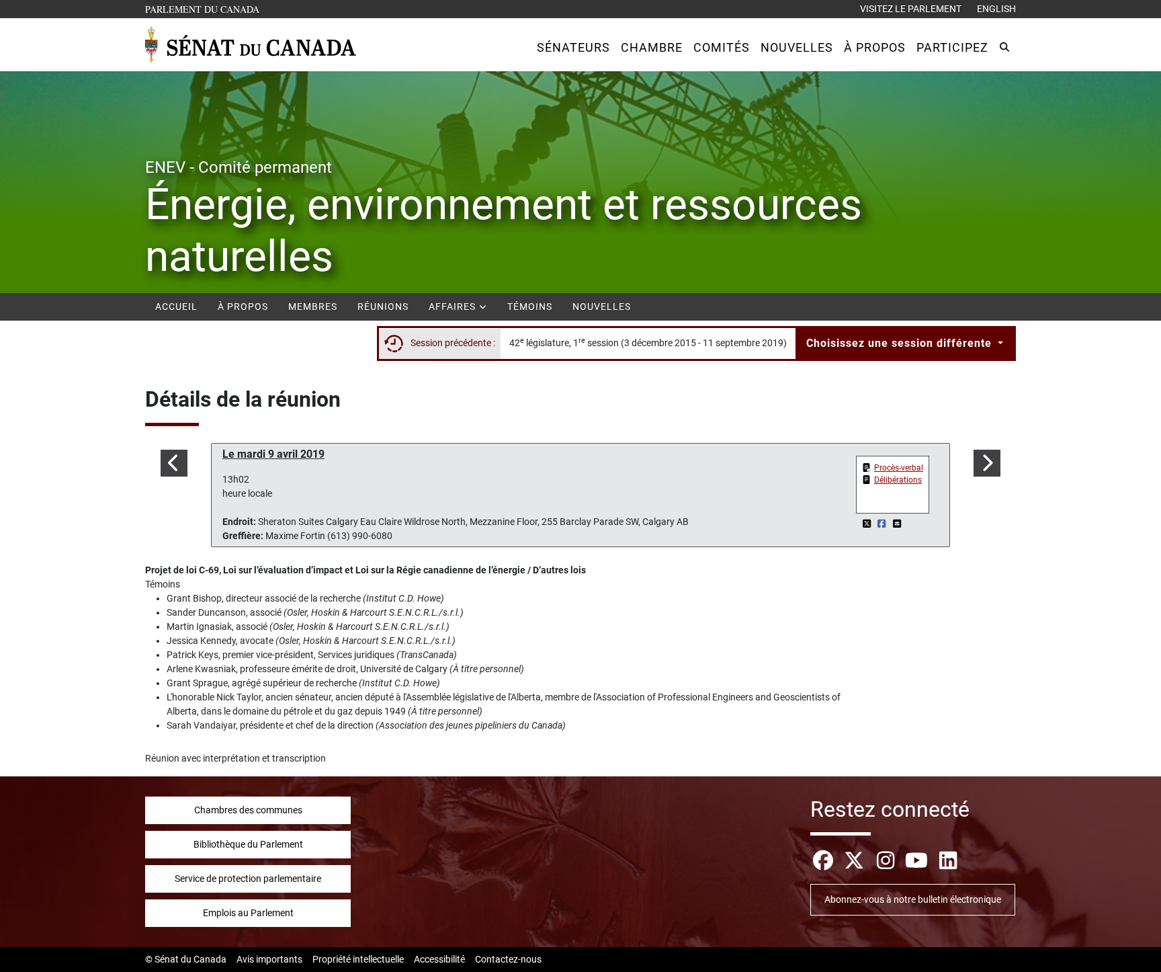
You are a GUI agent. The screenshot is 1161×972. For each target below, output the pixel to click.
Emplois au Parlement (248, 912)
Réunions (382, 306)
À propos (243, 306)
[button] (573, 47)
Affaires (453, 306)
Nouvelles (601, 306)
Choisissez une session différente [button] (900, 343)
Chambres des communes (248, 810)
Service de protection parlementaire (248, 878)
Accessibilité (439, 959)
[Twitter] (868, 523)
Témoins (529, 306)
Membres (312, 306)
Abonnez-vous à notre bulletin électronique (912, 899)
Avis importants (269, 959)
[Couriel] (897, 523)
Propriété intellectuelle (358, 959)
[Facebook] (883, 523)
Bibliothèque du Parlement (248, 844)
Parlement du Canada (205, 8)
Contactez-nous (508, 959)
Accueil (176, 306)
